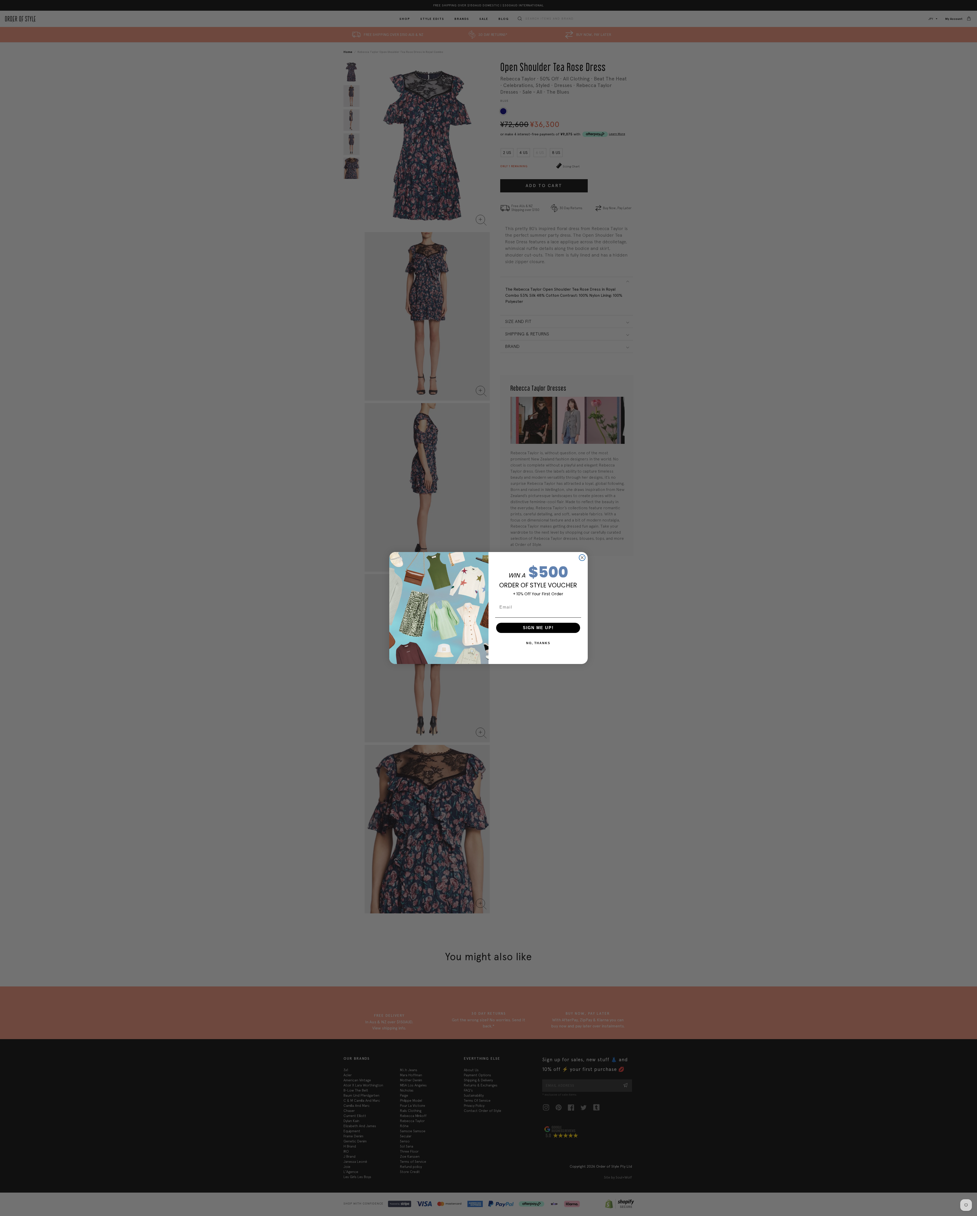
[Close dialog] (582, 558)
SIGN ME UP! (538, 628)
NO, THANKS (538, 643)
